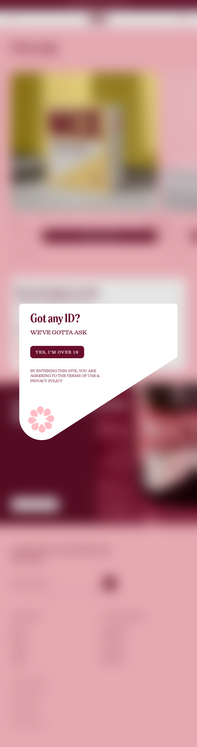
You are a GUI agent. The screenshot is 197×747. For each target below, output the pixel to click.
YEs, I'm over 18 (57, 352)
